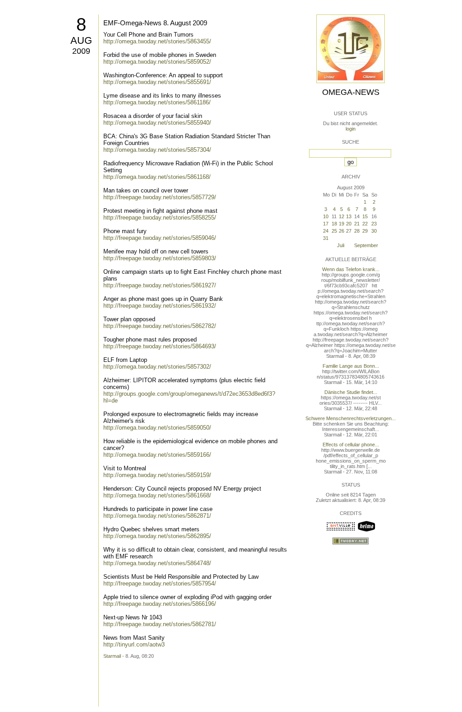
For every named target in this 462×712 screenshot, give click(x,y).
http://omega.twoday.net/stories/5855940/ (157, 122)
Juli (340, 245)
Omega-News (350, 92)
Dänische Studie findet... (350, 392)
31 (325, 238)
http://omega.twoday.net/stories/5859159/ (157, 475)
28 (357, 231)
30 (374, 231)
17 (325, 223)
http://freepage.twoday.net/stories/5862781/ (159, 624)
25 (334, 231)
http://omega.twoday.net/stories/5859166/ (157, 454)
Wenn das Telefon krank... (350, 269)
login (351, 128)
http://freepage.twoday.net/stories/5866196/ (159, 603)
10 (325, 216)
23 (374, 223)
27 (348, 231)
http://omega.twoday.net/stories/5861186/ (157, 102)
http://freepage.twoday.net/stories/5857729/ (159, 197)
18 (334, 223)
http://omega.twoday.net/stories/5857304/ (157, 149)
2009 (81, 51)
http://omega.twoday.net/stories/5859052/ (157, 61)
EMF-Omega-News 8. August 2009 (155, 23)
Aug (81, 40)
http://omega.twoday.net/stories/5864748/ (157, 563)
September (366, 245)
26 (341, 231)
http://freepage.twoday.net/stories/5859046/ (159, 237)
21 (357, 223)
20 (348, 223)
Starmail (112, 656)
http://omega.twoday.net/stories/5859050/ (157, 427)
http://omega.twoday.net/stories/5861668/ (157, 495)
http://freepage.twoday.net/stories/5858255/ (159, 217)
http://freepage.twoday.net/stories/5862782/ (159, 326)
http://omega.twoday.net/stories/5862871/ (157, 515)
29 (365, 231)
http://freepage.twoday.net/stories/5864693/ (159, 346)
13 (348, 216)
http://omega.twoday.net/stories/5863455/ (157, 41)
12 (341, 216)
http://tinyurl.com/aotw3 (134, 644)
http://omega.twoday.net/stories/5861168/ (157, 176)
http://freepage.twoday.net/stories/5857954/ (159, 583)
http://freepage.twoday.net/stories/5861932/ (159, 305)
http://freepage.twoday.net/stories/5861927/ (159, 285)
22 (365, 223)
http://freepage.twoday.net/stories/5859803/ (159, 258)
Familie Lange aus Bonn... (351, 366)
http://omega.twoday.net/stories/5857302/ (157, 366)
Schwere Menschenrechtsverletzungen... (350, 418)
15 (365, 216)
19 (341, 223)
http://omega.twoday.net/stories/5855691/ (157, 82)
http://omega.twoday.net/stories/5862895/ (157, 536)
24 (325, 231)
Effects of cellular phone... (351, 444)
